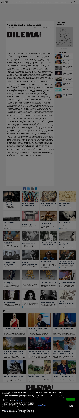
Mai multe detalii (18, 400)
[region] (39, 404)
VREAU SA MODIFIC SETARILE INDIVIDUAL (70, 404)
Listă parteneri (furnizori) (41, 405)
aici (6, 410)
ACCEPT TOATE (70, 399)
